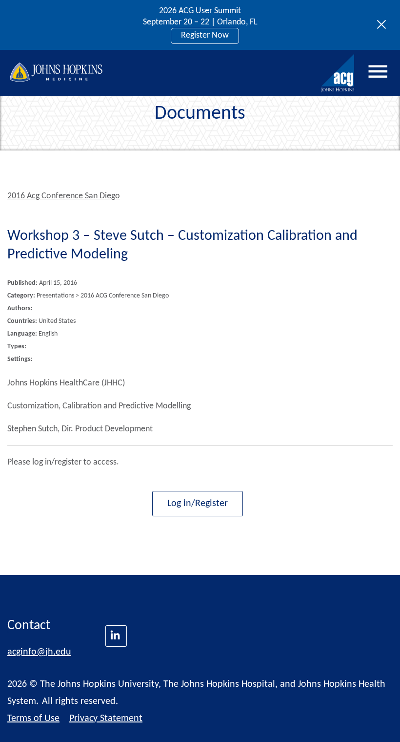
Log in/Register (197, 504)
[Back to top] (376, 722)
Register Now (205, 35)
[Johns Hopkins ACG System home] (338, 73)
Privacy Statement (105, 718)
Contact (28, 626)
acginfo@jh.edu (39, 652)
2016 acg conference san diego (63, 196)
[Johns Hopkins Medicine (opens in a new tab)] (116, 636)
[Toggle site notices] (384, 25)
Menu (378, 71)
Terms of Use (33, 718)
